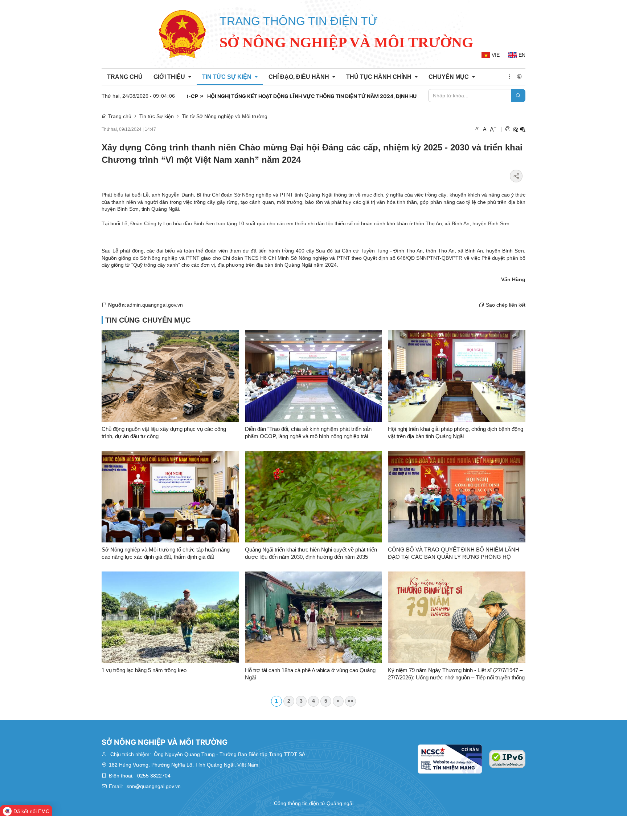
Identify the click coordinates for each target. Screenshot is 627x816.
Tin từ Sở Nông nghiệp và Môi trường (224, 116)
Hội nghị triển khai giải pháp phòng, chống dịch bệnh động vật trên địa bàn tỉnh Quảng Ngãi (455, 432)
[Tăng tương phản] (515, 130)
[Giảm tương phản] (522, 130)
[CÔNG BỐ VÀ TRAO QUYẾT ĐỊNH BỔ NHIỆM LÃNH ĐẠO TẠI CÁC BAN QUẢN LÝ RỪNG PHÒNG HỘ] (456, 496)
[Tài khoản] (519, 77)
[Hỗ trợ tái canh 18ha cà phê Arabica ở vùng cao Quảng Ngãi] (313, 616)
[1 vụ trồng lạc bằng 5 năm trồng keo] (170, 616)
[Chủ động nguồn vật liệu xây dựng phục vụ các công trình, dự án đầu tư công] (170, 375)
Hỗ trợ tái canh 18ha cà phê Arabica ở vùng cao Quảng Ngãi (310, 673)
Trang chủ (119, 116)
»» (350, 701)
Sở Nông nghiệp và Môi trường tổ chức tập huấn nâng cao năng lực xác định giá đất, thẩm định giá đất (166, 553)
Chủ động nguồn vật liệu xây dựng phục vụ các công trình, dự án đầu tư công (164, 432)
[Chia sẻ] (516, 176)
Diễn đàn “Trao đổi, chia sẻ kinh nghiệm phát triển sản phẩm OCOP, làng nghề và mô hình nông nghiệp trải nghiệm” (308, 433)
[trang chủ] (182, 34)
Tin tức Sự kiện (156, 116)
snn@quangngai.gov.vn (154, 786)
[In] (507, 130)
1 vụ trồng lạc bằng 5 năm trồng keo (144, 670)
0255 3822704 (154, 776)
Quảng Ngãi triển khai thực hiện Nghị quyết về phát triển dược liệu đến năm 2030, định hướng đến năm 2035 (311, 553)
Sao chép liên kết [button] (505, 305)
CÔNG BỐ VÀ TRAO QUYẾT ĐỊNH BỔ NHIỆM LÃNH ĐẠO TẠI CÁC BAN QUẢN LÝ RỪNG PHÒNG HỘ (453, 553)
